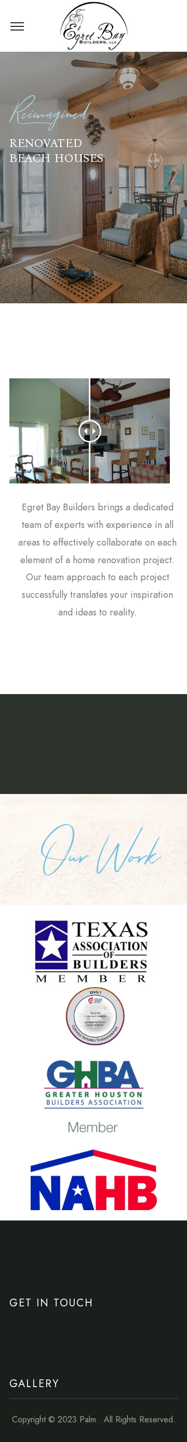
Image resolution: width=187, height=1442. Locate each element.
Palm (87, 1419)
